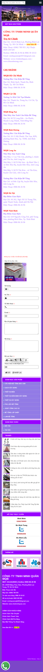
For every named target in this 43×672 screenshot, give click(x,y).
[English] (35, 18)
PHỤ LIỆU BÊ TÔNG (11, 404)
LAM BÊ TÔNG (10, 416)
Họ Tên (8, 295)
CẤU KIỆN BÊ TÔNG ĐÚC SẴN (15, 383)
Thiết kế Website (31, 659)
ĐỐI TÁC (8, 426)
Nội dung (8, 339)
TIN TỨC (8, 430)
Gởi (8, 372)
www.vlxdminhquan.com (17, 604)
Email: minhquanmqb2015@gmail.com (15, 601)
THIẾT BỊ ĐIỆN (10, 392)
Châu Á (39, 659)
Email (7, 312)
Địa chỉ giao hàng (11, 321)
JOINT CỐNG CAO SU (12, 408)
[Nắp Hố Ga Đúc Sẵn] (16, 281)
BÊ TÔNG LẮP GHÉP (12, 412)
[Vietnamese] (39, 18)
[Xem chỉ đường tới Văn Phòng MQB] (36, 44)
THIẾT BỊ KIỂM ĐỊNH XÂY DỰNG (16, 396)
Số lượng (8, 286)
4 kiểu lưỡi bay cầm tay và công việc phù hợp (25, 439)
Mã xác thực (9, 356)
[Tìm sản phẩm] (23, 2)
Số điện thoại (10, 303)
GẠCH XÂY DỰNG (11, 388)
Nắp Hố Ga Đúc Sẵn (11, 261)
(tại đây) (16, 627)
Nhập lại (17, 372)
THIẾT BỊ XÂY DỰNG (12, 400)
